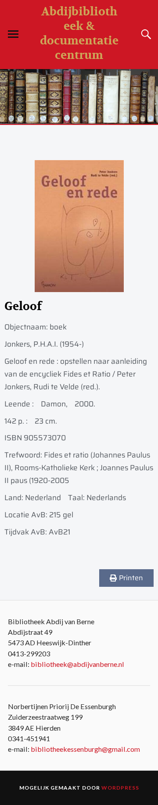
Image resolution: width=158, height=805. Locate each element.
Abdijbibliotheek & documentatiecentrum (79, 33)
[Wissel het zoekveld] (145, 34)
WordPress (120, 787)
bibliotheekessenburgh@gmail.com (85, 749)
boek (58, 327)
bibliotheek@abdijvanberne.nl (77, 664)
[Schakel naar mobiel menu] (13, 34)
